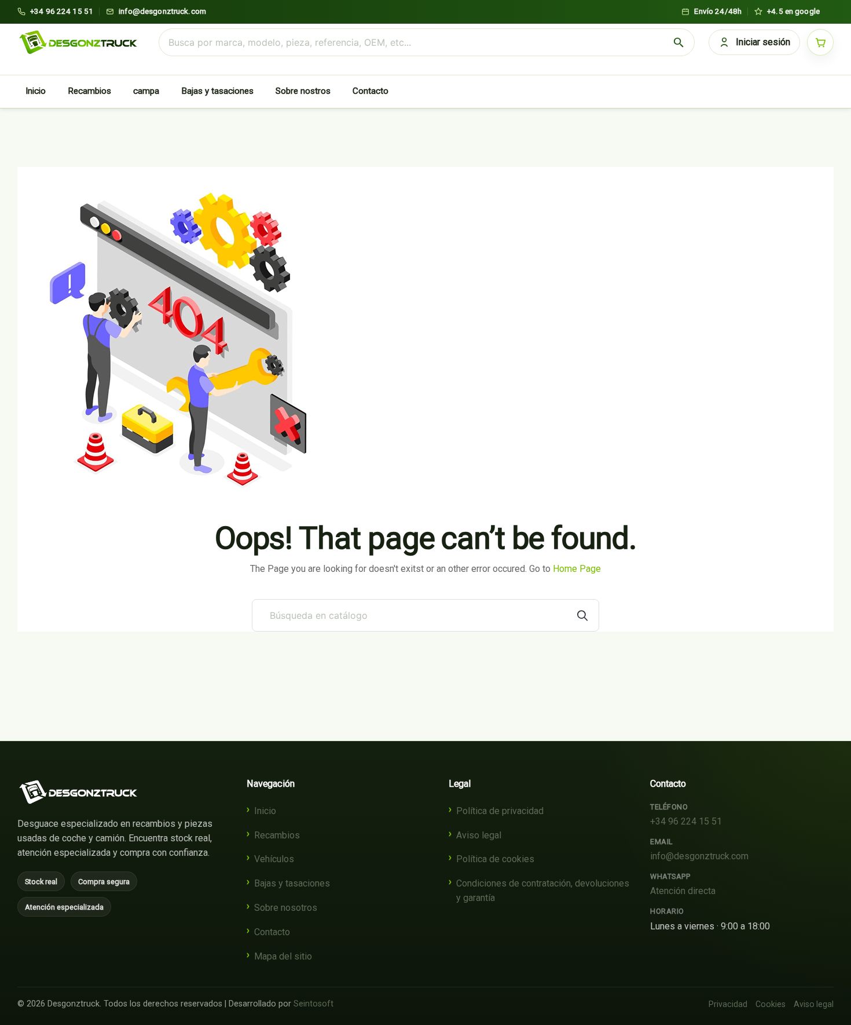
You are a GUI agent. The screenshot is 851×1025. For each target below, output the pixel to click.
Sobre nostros (303, 91)
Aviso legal (478, 835)
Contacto (370, 91)
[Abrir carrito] (820, 42)
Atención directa (683, 890)
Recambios (89, 91)
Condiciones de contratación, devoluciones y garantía (542, 890)
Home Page (577, 568)
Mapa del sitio (283, 956)
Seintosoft (313, 1004)
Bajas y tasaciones (217, 91)
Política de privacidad (500, 810)
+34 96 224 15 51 (686, 821)
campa (146, 91)
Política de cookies (495, 858)
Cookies (770, 1004)
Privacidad (728, 1004)
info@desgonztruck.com (699, 856)
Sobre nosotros (285, 907)
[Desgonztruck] (78, 792)
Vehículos (274, 858)
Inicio (35, 91)
